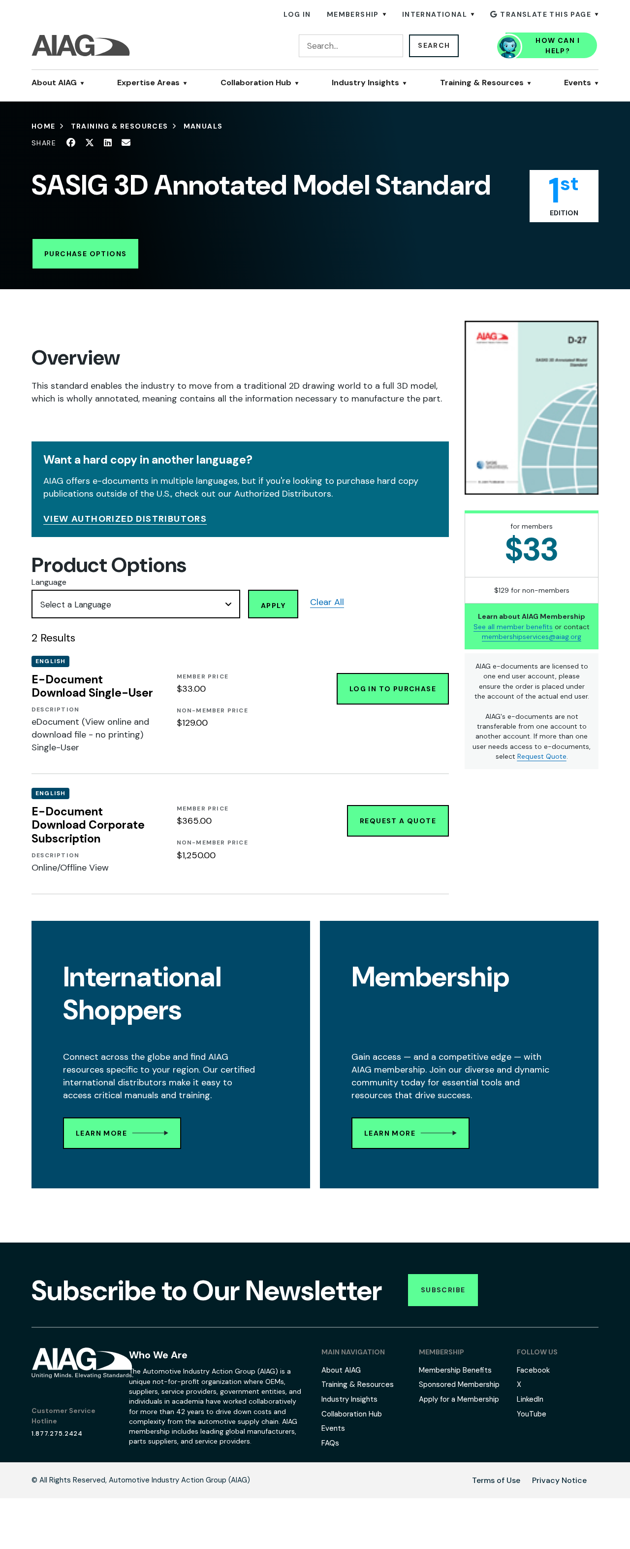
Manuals (203, 126)
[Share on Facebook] (71, 143)
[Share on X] (89, 143)
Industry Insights (365, 83)
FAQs (330, 1443)
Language (49, 582)
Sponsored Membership (459, 1384)
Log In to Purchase (392, 688)
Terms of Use (496, 1480)
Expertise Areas (148, 83)
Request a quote (398, 820)
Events (577, 83)
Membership (353, 14)
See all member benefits (513, 626)
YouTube (531, 1414)
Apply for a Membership (459, 1399)
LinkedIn (530, 1399)
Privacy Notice (559, 1480)
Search (434, 45)
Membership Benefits (455, 1370)
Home (44, 126)
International (434, 14)
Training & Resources (482, 83)
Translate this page (545, 14)
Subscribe (443, 1289)
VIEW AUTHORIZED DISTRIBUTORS (125, 519)
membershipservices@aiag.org (531, 636)
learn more (101, 1133)
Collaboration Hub (255, 83)
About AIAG (54, 83)
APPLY (273, 605)
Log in (297, 14)
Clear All (327, 602)
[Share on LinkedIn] (107, 143)
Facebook (533, 1370)
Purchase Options (85, 253)
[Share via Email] (126, 143)
